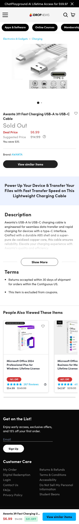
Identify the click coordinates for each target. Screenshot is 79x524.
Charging (37, 38)
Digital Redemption (16, 474)
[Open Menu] (6, 15)
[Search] (65, 15)
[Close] (72, 4)
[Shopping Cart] (73, 14)
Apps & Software (15, 27)
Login (7, 479)
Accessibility (48, 479)
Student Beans (50, 494)
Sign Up (13, 448)
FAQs (6, 490)
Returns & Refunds (52, 469)
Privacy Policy (12, 495)
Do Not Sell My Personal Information (56, 487)
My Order (10, 469)
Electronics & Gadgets (15, 38)
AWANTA (17, 154)
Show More (40, 262)
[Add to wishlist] (76, 113)
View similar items (30, 164)
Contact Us (10, 485)
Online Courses (44, 27)
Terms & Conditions (53, 474)
